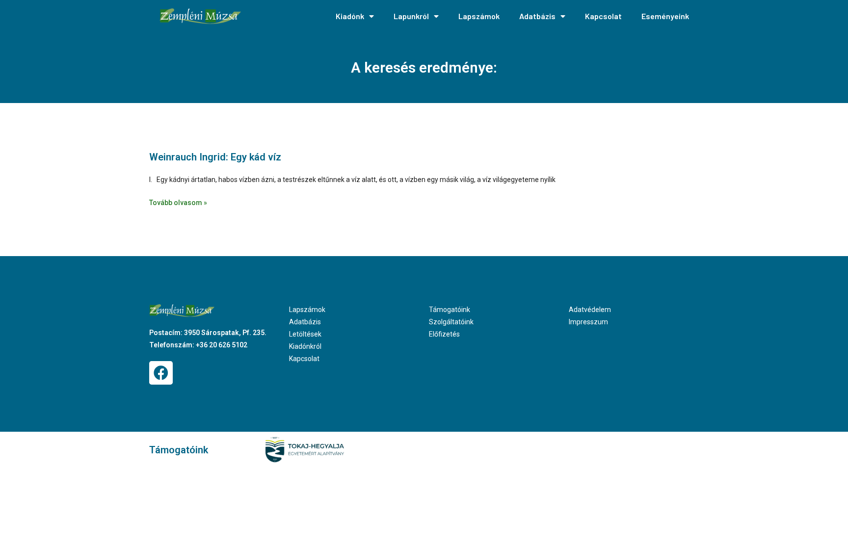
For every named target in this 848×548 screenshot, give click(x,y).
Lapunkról (411, 16)
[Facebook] (161, 373)
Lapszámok (479, 16)
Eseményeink (665, 16)
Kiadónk (350, 16)
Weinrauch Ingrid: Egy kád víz (215, 157)
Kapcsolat (603, 16)
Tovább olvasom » (178, 203)
